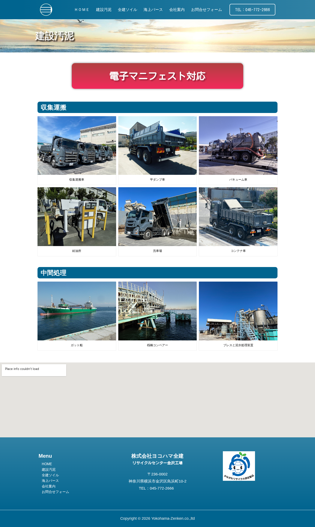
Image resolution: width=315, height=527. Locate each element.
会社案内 (177, 9)
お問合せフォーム (206, 9)
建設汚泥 (103, 9)
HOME (47, 464)
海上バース (153, 9)
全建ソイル (127, 9)
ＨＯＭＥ (82, 9)
